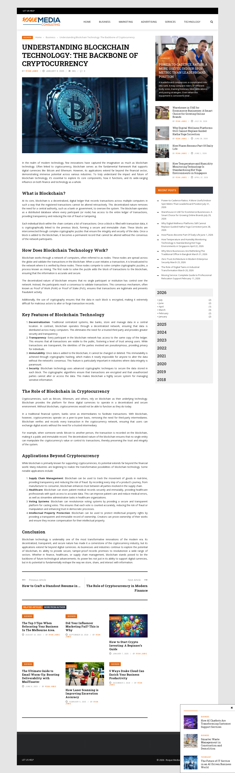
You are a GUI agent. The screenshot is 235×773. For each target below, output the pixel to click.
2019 (161, 371)
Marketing (126, 21)
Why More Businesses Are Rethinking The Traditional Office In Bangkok (183, 252)
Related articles (32, 607)
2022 (162, 348)
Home (87, 21)
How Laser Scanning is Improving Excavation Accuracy (82, 693)
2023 (162, 340)
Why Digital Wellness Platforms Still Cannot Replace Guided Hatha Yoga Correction (192, 131)
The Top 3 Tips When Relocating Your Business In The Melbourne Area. (40, 626)
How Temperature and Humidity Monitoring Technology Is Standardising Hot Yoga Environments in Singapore (193, 168)
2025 (161, 324)
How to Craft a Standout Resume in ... (51, 586)
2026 (162, 292)
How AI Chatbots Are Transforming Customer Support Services (216, 723)
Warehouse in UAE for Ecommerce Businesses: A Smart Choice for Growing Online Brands (192, 112)
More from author (54, 607)
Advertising (149, 21)
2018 (161, 379)
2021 (161, 356)
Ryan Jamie (32, 71)
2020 (161, 363)
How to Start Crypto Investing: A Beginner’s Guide (125, 645)
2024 (162, 332)
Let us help (29, 10)
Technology (192, 21)
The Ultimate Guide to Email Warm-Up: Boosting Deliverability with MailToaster (40, 676)
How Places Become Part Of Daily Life (193, 147)
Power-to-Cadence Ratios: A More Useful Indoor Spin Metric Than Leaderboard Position (183, 70)
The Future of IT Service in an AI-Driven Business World (216, 764)
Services (170, 21)
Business (104, 21)
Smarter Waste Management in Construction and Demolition (211, 744)
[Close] (231, 707)
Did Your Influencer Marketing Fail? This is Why (82, 626)
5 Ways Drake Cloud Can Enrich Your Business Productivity (126, 674)
